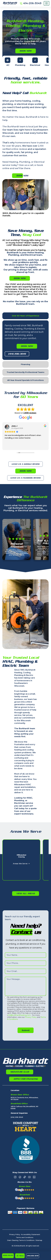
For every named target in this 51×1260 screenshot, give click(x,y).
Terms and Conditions (24, 1237)
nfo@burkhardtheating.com (19, 1015)
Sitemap (38, 1240)
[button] (20, 1255)
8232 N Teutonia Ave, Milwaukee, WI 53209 (24, 1098)
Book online (8, 1255)
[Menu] (46, 3)
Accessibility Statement (30, 1234)
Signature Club (19, 1072)
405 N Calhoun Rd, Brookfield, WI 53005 (24, 1107)
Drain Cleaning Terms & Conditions (21, 1240)
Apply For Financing (25, 1079)
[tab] (25, 315)
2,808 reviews (29, 413)
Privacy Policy (31, 1017)
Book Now (26, 51)
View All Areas (25, 893)
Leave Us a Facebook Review (25, 478)
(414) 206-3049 (32, 1256)
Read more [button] (9, 446)
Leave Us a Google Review (25, 464)
